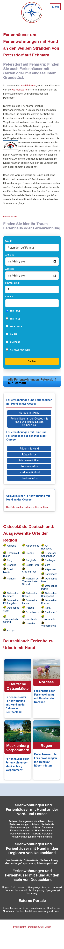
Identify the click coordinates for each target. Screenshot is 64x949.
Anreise (9, 255)
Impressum (19, 926)
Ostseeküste (19, 89)
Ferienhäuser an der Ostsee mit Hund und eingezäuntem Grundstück (29, 422)
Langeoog (38, 890)
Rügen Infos (29, 454)
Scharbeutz (32, 612)
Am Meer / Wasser (20, 350)
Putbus (30, 607)
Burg (9, 560)
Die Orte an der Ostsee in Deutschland (27, 507)
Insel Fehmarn (28, 85)
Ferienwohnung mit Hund (45, 911)
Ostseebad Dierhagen (11, 594)
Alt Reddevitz (46, 547)
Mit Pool (15, 319)
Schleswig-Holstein (47, 863)
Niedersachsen (48, 860)
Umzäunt (15, 342)
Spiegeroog (52, 890)
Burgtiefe (31, 560)
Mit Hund (15, 311)
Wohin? (9, 241)
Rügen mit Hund (29, 448)
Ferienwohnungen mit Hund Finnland (32, 836)
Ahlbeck (11, 545)
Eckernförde (32, 565)
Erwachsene (12, 283)
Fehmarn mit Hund (29, 460)
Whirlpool (16, 326)
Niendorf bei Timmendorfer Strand (30, 581)
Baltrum (56, 887)
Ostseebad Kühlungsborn (11, 602)
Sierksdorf (50, 612)
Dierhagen (50, 560)
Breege (30, 553)
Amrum (46, 887)
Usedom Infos (29, 478)
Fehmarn (20, 890)
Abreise (9, 269)
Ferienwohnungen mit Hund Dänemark (31, 827)
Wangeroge (34, 887)
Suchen (32, 361)
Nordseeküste (14, 860)
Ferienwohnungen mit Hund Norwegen (31, 833)
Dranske (11, 565)
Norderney (31, 893)
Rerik (48, 607)
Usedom (21, 887)
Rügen (5, 887)
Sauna (13, 334)
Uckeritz (30, 623)
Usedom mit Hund (29, 472)
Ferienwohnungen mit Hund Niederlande (32, 824)
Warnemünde (48, 625)
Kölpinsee (50, 569)
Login (48, 926)
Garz (47, 565)
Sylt (13, 887)
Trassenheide (29, 619)
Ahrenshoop (32, 545)
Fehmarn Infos (29, 466)
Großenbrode (29, 571)
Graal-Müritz (8, 571)
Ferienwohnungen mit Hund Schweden (31, 830)
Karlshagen (51, 574)
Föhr (29, 890)
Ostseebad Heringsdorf (49, 594)
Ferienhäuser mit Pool (15, 908)
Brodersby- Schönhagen (49, 554)
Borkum (9, 890)
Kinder (9, 296)
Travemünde (48, 619)
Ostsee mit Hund (29, 412)
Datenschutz (35, 926)
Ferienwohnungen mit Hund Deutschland (31, 821)
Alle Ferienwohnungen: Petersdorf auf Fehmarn (32, 381)
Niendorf (11, 578)
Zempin (11, 630)
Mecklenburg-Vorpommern (20, 863)
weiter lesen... (11, 216)
